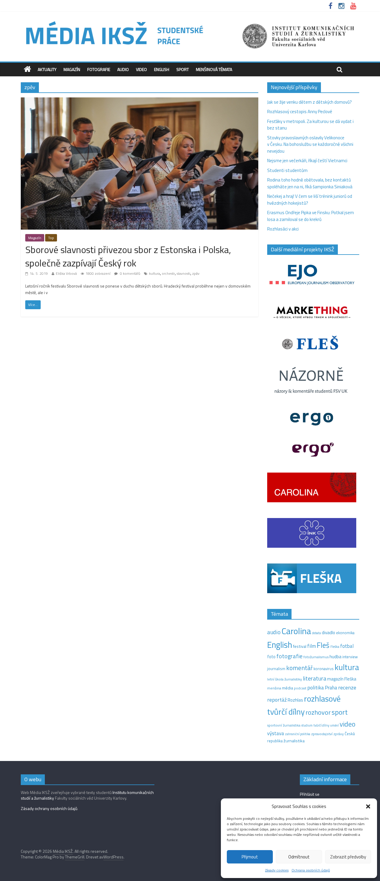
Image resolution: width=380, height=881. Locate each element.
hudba (335, 656)
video (347, 724)
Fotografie (98, 69)
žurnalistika (294, 741)
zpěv (196, 273)
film (311, 646)
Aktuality (47, 69)
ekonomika (345, 633)
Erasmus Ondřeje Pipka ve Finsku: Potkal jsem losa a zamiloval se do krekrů (310, 216)
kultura (154, 273)
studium (307, 725)
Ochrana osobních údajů (311, 870)
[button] (368, 806)
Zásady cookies (277, 870)
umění (334, 725)
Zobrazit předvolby (348, 856)
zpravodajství (321, 734)
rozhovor (318, 712)
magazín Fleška (341, 678)
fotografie (289, 656)
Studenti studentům (287, 170)
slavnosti (183, 273)
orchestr (168, 273)
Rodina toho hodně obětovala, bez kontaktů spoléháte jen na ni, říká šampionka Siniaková (309, 183)
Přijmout (250, 856)
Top (51, 238)
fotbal (347, 646)
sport (340, 712)
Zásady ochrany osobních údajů (49, 808)
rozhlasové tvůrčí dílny (304, 705)
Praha (331, 687)
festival (299, 646)
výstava (275, 733)
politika (315, 687)
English (161, 69)
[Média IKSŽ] (190, 20)
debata (316, 633)
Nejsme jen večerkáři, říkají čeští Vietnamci (307, 160)
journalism (276, 669)
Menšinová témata (214, 69)
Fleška (334, 646)
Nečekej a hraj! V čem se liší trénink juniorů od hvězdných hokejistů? (309, 199)
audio (274, 632)
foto (271, 656)
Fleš (323, 645)
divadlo (328, 632)
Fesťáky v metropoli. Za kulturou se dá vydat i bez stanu (310, 125)
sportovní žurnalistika (283, 725)
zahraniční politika (297, 734)
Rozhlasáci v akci (283, 228)
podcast (300, 688)
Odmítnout (299, 856)
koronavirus (324, 669)
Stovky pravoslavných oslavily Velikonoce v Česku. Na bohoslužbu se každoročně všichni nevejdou (310, 144)
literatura (314, 678)
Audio (123, 69)
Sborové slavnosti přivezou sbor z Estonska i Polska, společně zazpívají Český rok (128, 256)
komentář (299, 667)
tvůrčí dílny (321, 725)
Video (141, 69)
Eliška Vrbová (66, 273)
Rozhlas (295, 700)
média (287, 688)
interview (350, 657)
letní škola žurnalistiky (284, 679)
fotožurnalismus (316, 657)
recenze (347, 687)
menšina (274, 688)
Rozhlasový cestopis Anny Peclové (299, 111)
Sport (182, 69)
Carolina (296, 630)
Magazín (72, 69)
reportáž (277, 700)
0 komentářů (129, 273)
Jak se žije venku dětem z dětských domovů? (309, 102)
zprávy (338, 734)
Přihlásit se (309, 794)
